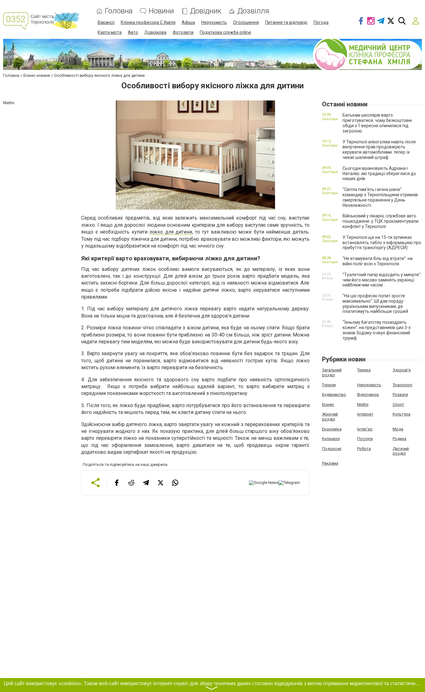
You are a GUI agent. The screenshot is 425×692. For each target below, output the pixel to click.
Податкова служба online (225, 32)
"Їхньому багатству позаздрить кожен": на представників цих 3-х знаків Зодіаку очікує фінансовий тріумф (377, 330)
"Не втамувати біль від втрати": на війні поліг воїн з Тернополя (378, 261)
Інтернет (365, 414)
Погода (321, 22)
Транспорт (403, 385)
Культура (401, 414)
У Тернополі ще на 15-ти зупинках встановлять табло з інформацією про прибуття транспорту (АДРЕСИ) (382, 242)
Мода (398, 429)
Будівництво (334, 394)
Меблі (362, 404)
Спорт (398, 404)
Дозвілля (253, 11)
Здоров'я (402, 370)
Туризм (329, 385)
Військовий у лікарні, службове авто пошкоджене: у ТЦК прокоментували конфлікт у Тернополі (380, 221)
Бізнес (328, 404)
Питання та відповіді (286, 22)
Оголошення (246, 22)
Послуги (365, 438)
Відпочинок (368, 394)
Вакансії (106, 22)
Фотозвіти (183, 32)
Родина (399, 438)
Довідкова (155, 32)
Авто (133, 32)
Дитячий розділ (401, 451)
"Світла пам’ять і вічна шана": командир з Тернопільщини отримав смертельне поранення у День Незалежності (380, 197)
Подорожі (331, 448)
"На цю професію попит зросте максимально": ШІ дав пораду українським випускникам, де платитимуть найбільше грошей (375, 303)
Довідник (205, 11)
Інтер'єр (364, 429)
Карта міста (110, 32)
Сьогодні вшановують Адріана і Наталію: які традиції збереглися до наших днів (379, 173)
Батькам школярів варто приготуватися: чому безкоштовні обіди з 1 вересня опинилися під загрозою (377, 123)
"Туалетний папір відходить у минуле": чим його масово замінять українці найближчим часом (382, 280)
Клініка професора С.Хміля (148, 22)
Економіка (332, 429)
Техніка (364, 370)
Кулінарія (331, 438)
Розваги (400, 394)
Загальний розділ (332, 372)
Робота (364, 448)
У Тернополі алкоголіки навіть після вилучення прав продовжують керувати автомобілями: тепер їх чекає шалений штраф (379, 149)
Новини (161, 11)
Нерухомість (214, 22)
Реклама (330, 463)
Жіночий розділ (330, 416)
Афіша (188, 22)
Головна (119, 11)
